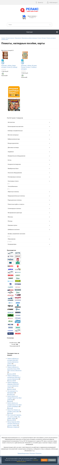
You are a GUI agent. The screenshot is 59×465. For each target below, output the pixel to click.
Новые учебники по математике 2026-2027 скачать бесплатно (14, 377)
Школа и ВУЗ (11, 365)
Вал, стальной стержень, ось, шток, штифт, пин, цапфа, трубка (14, 416)
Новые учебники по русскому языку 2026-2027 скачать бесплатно (14, 368)
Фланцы (10, 221)
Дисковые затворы (13, 147)
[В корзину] (2, 73)
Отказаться (52, 460)
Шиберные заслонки (14, 229)
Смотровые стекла (13, 181)
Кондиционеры (12, 244)
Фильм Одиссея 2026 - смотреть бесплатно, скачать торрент (13, 423)
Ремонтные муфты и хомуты (16, 204)
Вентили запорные (13, 135)
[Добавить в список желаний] (2, 60)
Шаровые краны (12, 225)
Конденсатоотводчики (14, 164)
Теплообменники (13, 186)
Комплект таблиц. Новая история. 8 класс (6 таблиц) (9, 66)
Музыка (10, 401)
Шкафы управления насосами (16, 233)
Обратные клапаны (13, 191)
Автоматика (11, 122)
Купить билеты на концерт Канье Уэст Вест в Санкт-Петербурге (14, 404)
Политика (38, 453)
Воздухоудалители (13, 143)
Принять (44, 460)
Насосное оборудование (15, 172)
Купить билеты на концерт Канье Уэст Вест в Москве (14, 397)
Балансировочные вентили (15, 126)
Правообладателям (23, 453)
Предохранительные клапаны (16, 196)
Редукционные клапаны (15, 200)
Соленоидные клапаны (14, 208)
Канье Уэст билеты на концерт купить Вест (13, 410)
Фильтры (10, 217)
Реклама (32, 453)
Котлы (9, 160)
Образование (11, 239)
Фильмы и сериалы (13, 427)
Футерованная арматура (15, 212)
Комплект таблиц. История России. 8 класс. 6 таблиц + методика (29, 67)
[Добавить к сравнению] (3, 63)
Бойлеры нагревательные (15, 130)
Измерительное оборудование (16, 156)
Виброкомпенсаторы (14, 139)
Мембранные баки (13, 168)
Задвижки (11, 151)
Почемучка (11, 394)
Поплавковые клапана (14, 177)
